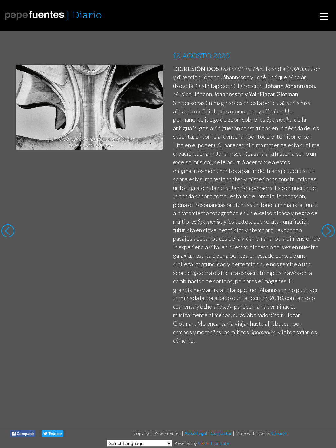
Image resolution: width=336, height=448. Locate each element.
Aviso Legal (195, 433)
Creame (279, 433)
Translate (219, 443)
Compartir (25, 434)
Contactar (221, 433)
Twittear (54, 434)
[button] (153, 76)
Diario (87, 16)
